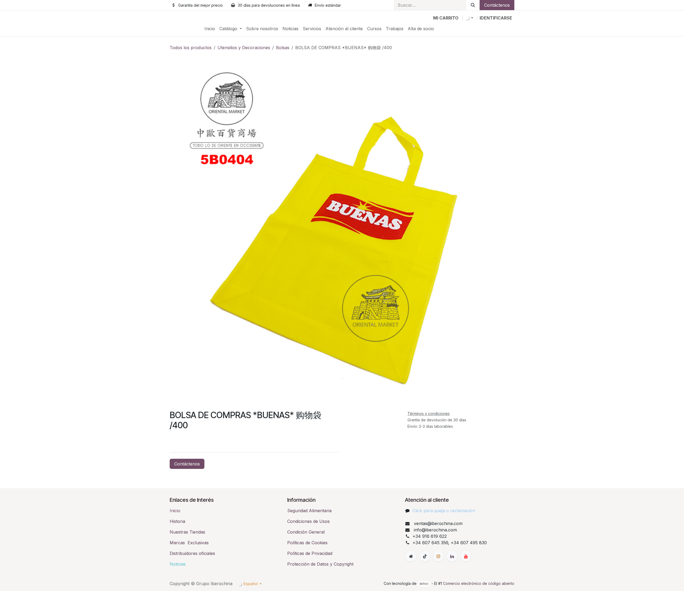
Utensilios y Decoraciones (243, 47)
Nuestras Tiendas (187, 532)
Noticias (178, 564)
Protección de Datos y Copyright (320, 564)
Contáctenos (497, 5)
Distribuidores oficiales (192, 553)
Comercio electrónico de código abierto (478, 583)
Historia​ (177, 521)
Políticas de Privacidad (309, 553)
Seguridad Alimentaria (309, 510)
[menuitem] (209, 28)
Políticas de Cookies (307, 542)
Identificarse (496, 18)
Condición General (306, 532)
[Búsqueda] (473, 5)
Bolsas (282, 47)
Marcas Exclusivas (189, 542)
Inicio (175, 510)
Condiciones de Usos (308, 521)
